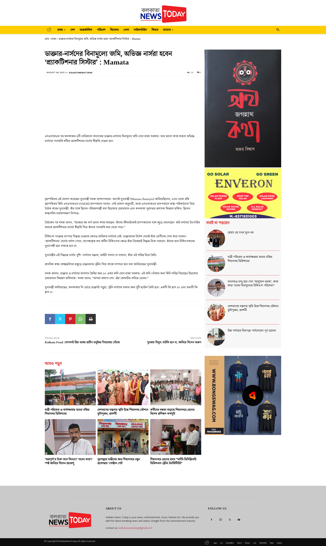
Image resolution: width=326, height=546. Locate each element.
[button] (278, 30)
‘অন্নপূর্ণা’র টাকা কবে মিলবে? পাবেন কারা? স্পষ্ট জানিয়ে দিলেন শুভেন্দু (68, 461)
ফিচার (155, 30)
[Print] (91, 319)
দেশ (72, 30)
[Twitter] (60, 319)
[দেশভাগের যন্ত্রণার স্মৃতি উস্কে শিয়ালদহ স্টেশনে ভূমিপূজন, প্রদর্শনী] (122, 387)
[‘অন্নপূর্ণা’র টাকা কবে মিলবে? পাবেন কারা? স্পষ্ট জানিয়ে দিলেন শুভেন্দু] (70, 437)
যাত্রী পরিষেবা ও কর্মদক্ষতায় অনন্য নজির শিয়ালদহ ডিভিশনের (67, 412)
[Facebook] (50, 319)
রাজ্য (60, 30)
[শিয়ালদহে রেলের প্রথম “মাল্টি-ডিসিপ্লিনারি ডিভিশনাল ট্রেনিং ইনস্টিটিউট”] (175, 437)
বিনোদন (114, 30)
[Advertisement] (123, 109)
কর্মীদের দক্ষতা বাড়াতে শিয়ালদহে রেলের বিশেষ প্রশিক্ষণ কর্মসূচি (172, 412)
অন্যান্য (167, 30)
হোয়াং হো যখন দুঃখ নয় (241, 232)
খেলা (126, 30)
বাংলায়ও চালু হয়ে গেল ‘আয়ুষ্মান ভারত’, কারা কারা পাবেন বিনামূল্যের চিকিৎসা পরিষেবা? (253, 283)
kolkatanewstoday (81, 72)
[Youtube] (239, 519)
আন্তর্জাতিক (86, 30)
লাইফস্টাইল (140, 30)
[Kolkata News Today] (163, 13)
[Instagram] (220, 519)
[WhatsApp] (80, 319)
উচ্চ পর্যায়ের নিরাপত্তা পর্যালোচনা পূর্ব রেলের (252, 331)
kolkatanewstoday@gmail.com (135, 528)
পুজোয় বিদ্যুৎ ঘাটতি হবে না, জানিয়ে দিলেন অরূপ (174, 342)
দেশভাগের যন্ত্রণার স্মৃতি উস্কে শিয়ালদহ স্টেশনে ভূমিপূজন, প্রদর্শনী (122, 412)
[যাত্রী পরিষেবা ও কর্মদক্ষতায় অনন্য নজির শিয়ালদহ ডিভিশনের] (70, 387)
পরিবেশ (101, 30)
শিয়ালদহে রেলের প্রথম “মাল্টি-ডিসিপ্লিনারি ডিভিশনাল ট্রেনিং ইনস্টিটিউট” (173, 461)
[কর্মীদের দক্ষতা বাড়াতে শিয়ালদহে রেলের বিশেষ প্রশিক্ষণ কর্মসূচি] (175, 387)
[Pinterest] (70, 319)
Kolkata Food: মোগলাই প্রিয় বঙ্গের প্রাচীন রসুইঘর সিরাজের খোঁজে (82, 342)
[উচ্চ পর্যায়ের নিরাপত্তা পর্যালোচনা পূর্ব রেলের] (216, 337)
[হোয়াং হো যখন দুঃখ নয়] (216, 239)
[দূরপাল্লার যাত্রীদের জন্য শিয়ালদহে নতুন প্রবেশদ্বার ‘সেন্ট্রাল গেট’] (122, 437)
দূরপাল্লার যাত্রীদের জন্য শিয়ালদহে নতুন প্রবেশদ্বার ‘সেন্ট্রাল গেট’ (118, 461)
